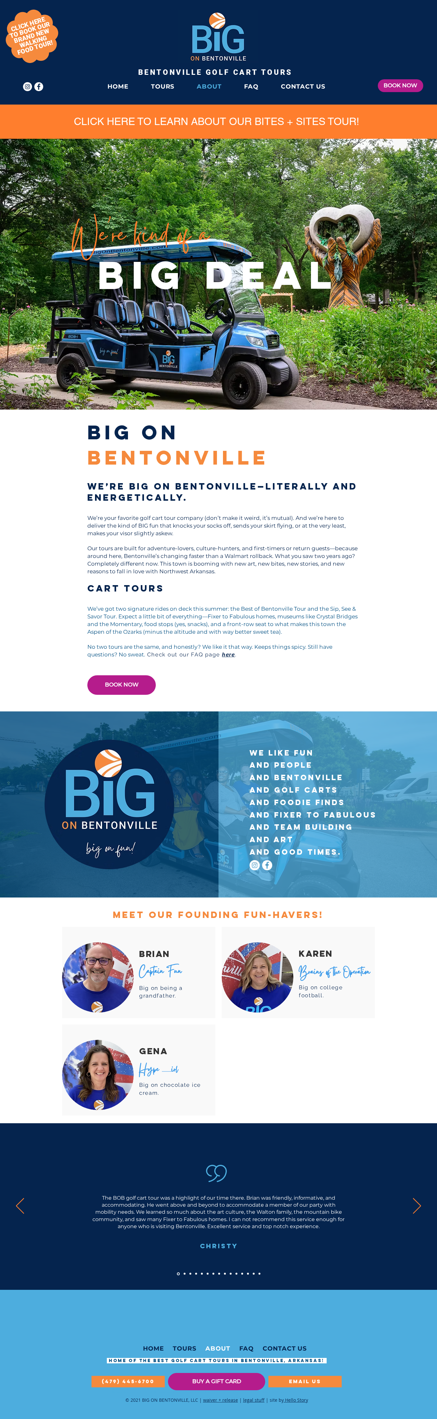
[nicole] (219, 1274)
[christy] (178, 1274)
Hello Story (296, 1400)
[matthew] (259, 1274)
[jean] (248, 1274)
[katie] (202, 1274)
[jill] (254, 1274)
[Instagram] (255, 865)
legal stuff (254, 1400)
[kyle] (208, 1274)
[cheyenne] (196, 1274)
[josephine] (225, 1274)
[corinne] (231, 1274)
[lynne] (236, 1274)
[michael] (190, 1274)
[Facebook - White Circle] (267, 865)
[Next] (417, 1206)
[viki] (184, 1273)
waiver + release (220, 1400)
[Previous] (20, 1206)
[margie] (242, 1274)
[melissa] (213, 1274)
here (228, 654)
